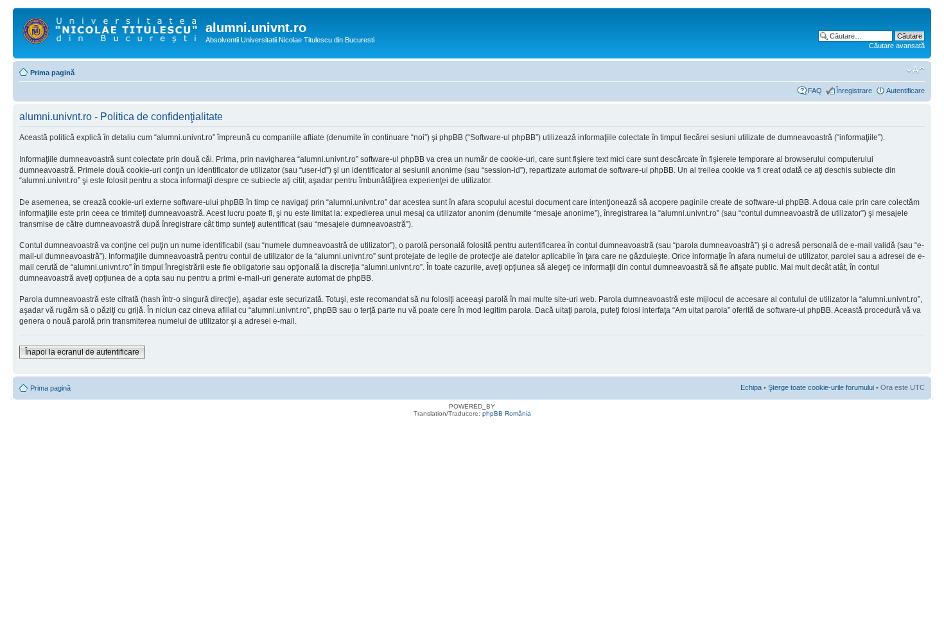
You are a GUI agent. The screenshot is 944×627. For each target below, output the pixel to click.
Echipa (751, 387)
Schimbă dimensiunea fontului (915, 70)
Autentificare (905, 90)
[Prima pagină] (110, 28)
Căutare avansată (897, 45)
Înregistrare (854, 90)
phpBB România (506, 413)
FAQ (815, 90)
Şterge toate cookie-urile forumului (821, 387)
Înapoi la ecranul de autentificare (82, 352)
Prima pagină (52, 72)
